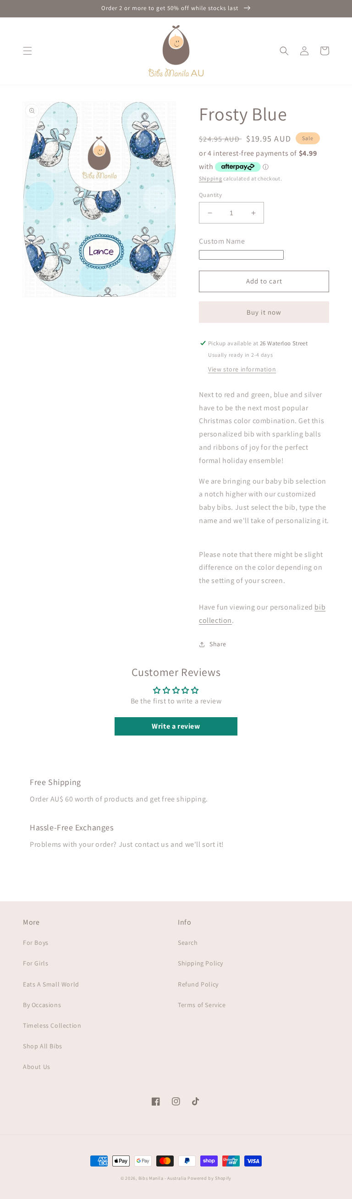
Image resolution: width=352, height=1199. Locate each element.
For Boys (36, 942)
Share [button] (217, 644)
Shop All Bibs (42, 1046)
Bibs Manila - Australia (162, 1178)
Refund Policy (198, 984)
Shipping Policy (200, 963)
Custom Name (222, 241)
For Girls (35, 963)
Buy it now (264, 312)
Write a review (176, 726)
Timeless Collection (52, 1025)
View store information (242, 369)
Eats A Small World (51, 984)
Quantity (210, 195)
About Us (36, 1067)
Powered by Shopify (209, 1178)
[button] (27, 51)
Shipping (210, 178)
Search (188, 942)
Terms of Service (202, 1005)
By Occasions (42, 1005)
